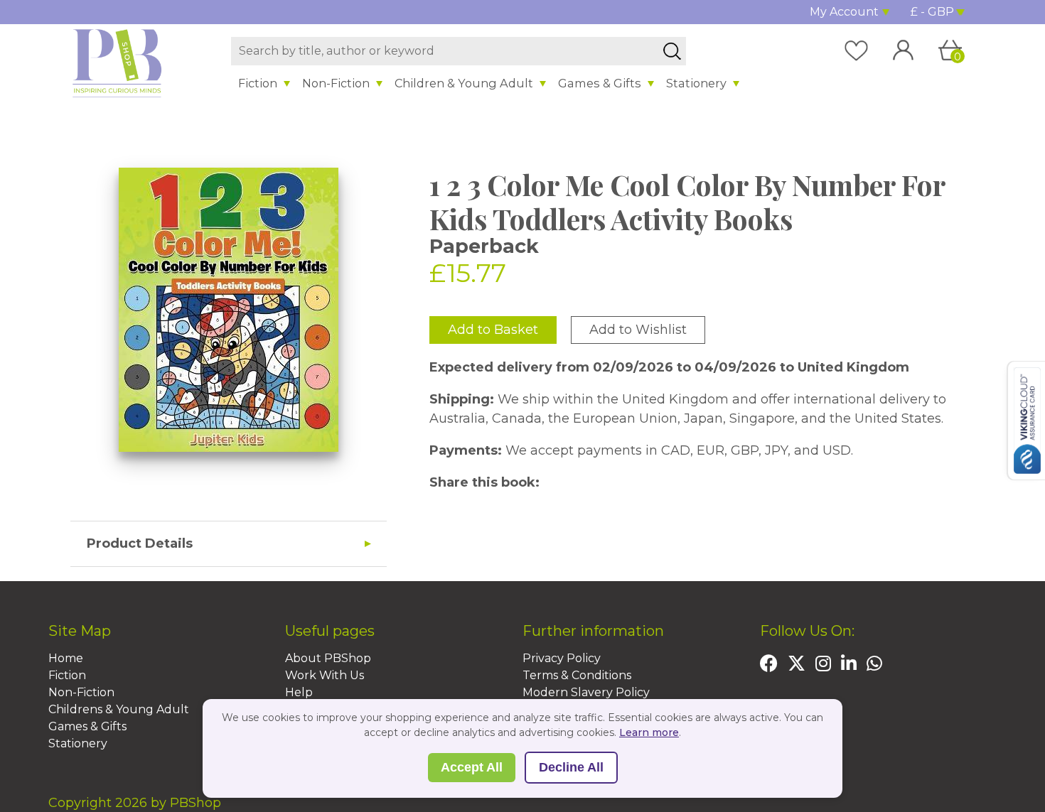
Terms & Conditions (576, 675)
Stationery (696, 83)
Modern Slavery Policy (586, 692)
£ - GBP (932, 11)
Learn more (649, 732)
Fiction (257, 83)
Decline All (571, 767)
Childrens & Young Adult (118, 709)
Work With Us (324, 675)
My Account (844, 11)
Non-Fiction (336, 83)
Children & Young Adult (464, 83)
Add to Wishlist (638, 329)
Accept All (472, 767)
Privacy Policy (561, 658)
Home (65, 658)
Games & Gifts (599, 83)
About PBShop (328, 658)
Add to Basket (493, 329)
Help (299, 692)
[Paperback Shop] (117, 62)
